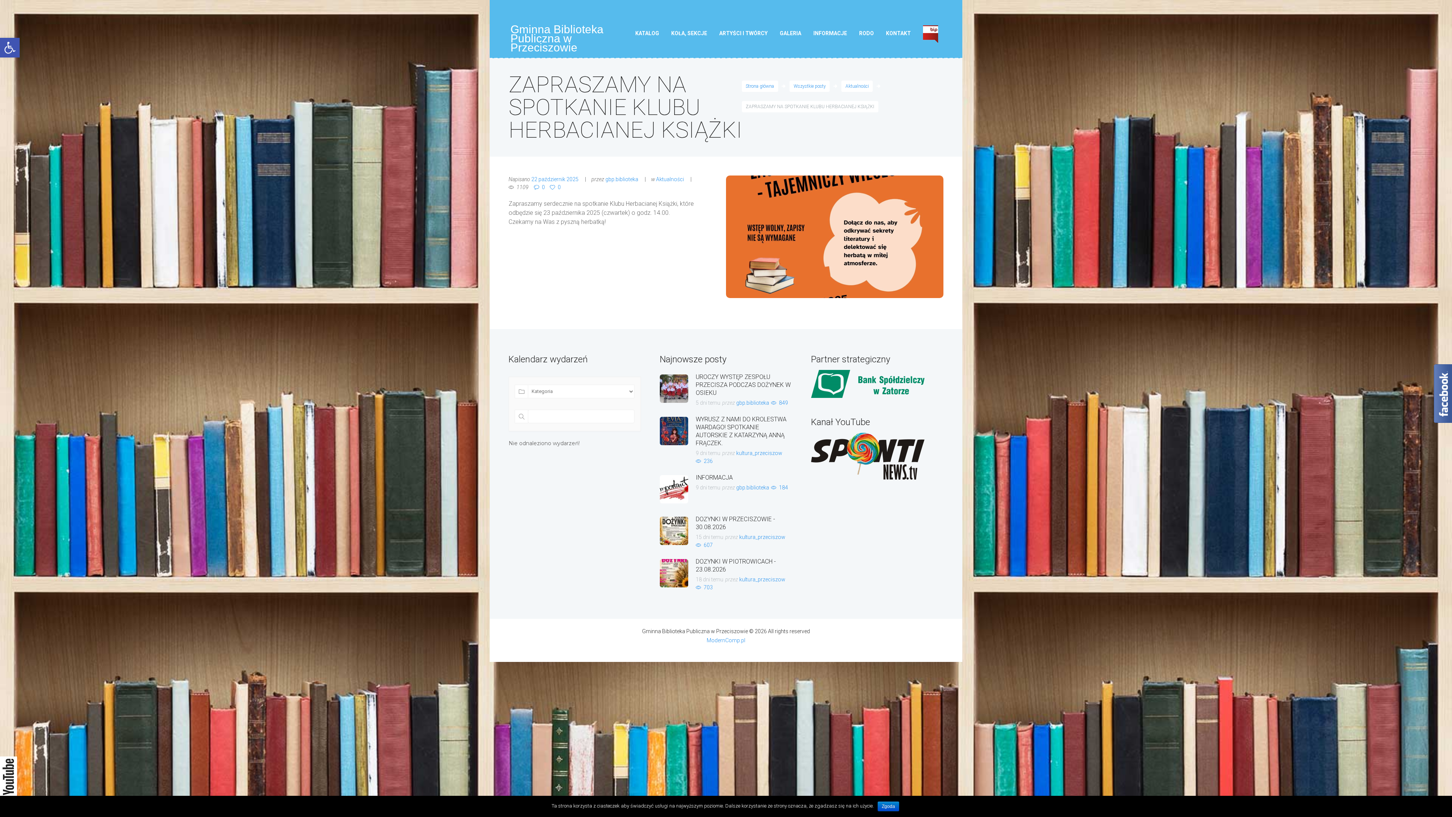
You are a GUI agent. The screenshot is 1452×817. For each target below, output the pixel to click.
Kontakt (898, 33)
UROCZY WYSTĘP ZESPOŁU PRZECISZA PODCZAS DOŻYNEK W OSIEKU (743, 384)
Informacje (830, 33)
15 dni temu (709, 537)
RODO (866, 33)
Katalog (647, 33)
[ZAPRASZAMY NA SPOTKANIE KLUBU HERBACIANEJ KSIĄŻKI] (834, 237)
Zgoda (888, 806)
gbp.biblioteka (621, 179)
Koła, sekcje (689, 33)
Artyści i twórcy (743, 33)
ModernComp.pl (726, 640)
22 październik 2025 (555, 179)
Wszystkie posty (810, 86)
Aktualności (857, 86)
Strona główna (760, 86)
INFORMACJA (714, 477)
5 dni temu (708, 403)
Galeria (790, 33)
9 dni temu (708, 453)
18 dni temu (709, 579)
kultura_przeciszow (759, 453)
